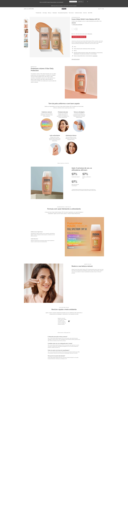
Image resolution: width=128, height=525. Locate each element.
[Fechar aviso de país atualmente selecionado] (87, 1)
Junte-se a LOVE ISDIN (29, 8)
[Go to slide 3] (26, 31)
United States (73, 1)
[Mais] (76, 29)
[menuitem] (38, 13)
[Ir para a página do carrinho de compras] (103, 9)
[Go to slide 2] (26, 26)
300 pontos (90, 33)
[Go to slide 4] (26, 36)
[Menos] (73, 29)
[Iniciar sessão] (99, 9)
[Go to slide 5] (26, 40)
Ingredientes (95, 55)
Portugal (81, 1)
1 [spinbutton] (74, 29)
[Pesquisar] (101, 9)
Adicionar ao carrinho (78, 36)
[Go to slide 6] (26, 45)
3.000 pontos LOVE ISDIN (77, 24)
